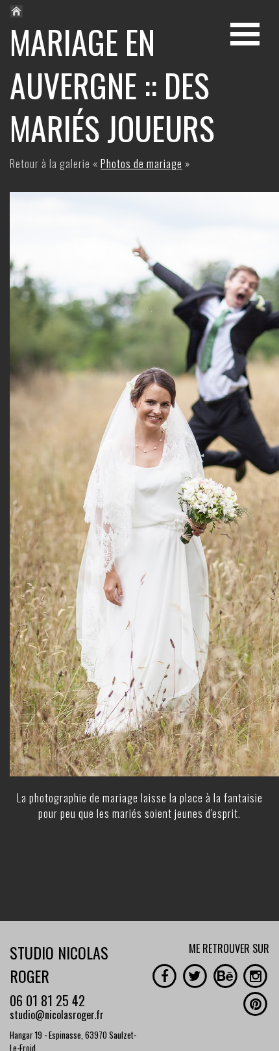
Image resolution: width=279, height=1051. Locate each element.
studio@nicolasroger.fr (57, 1014)
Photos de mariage (141, 163)
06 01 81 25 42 (47, 1000)
